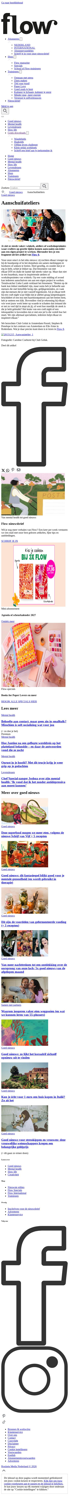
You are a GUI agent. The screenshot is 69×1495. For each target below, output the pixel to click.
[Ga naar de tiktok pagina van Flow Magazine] (3, 1423)
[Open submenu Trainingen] (20, 71)
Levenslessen (8, 772)
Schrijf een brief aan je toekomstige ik (33, 150)
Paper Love (20, 86)
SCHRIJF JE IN (9, 541)
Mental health (8, 715)
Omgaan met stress (23, 77)
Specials (18, 65)
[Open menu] (2, 116)
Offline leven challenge (26, 144)
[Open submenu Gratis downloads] (27, 133)
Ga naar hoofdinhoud (12, 2)
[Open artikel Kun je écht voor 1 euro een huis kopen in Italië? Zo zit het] (24, 1088)
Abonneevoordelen (24, 50)
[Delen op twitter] (3, 471)
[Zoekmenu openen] (5, 111)
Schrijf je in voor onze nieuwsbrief (31, 53)
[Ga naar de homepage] (29, 33)
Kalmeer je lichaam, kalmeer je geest (32, 92)
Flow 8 (35, 254)
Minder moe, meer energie (27, 95)
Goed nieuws (16, 192)
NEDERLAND (22, 45)
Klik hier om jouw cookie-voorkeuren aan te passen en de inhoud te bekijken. (33, 1482)
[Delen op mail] (18, 471)
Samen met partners (11, 1005)
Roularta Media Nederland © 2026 (19, 1466)
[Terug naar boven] (3, 1472)
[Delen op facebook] (34, 465)
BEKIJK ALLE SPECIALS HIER (19, 701)
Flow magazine (22, 62)
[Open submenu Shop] (15, 57)
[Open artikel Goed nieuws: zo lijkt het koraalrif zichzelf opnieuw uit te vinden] (24, 1045)
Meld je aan (7, 106)
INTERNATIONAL (24, 47)
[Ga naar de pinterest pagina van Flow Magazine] (3, 1417)
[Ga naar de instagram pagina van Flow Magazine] (34, 1412)
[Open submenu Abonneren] (21, 39)
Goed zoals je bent (23, 89)
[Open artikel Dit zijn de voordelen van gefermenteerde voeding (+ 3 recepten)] (24, 912)
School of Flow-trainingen (27, 68)
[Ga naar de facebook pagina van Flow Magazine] (34, 1344)
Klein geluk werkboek (25, 147)
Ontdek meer (7, 621)
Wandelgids (20, 139)
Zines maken (20, 80)
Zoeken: (5, 187)
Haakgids (19, 141)
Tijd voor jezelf (22, 83)
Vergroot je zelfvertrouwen (27, 98)
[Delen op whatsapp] (8, 471)
